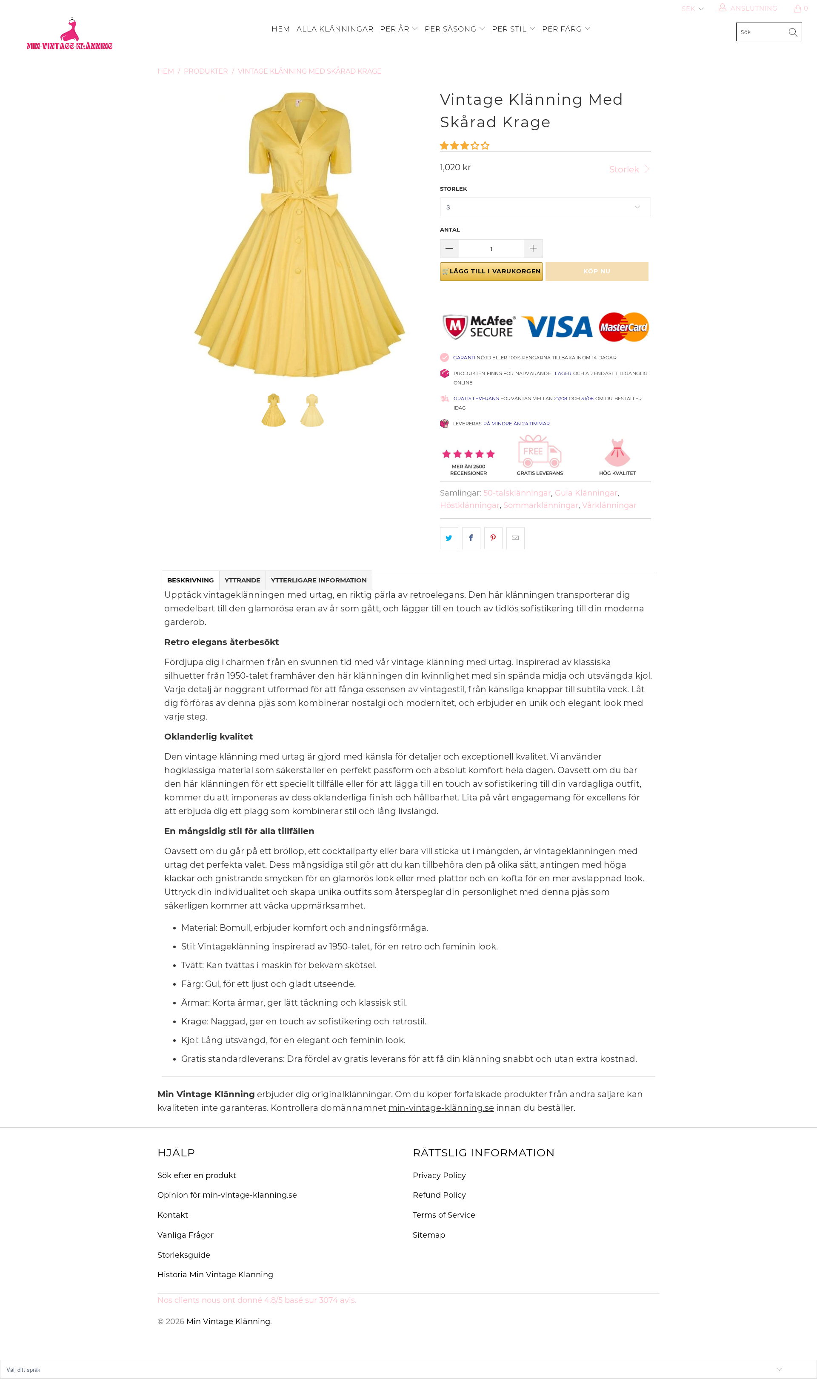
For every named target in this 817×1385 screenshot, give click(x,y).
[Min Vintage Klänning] (70, 34)
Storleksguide (183, 1255)
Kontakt (172, 1215)
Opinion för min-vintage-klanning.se (227, 1195)
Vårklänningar (609, 505)
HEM (280, 29)
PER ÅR (395, 29)
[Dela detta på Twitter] (449, 538)
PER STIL (510, 29)
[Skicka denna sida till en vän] (515, 538)
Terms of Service (444, 1215)
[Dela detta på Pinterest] (493, 538)
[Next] (417, 233)
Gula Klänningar (586, 493)
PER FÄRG (563, 29)
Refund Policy (439, 1195)
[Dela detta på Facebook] (471, 538)
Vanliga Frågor (185, 1235)
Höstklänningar (470, 505)
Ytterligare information (319, 580)
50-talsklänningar (517, 493)
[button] (464, 146)
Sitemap (429, 1235)
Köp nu (597, 271)
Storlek (625, 169)
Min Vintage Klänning (228, 1321)
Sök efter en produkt (196, 1175)
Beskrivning (190, 580)
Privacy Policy (439, 1175)
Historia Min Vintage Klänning (215, 1274)
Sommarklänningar (540, 505)
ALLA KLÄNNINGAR (335, 29)
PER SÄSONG (452, 29)
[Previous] (172, 233)
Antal (450, 229)
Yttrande (242, 580)
